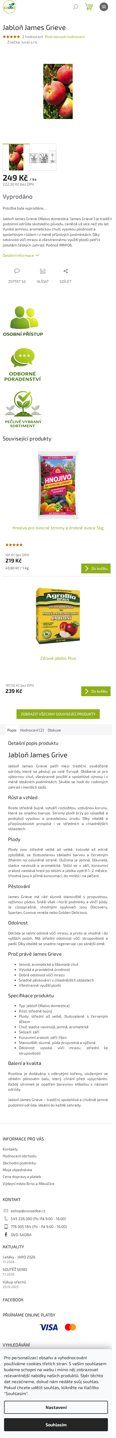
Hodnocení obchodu (19, 1155)
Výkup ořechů (14, 1282)
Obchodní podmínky (19, 1163)
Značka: (22, 42)
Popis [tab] (11, 730)
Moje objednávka (17, 1169)
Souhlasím (56, 1424)
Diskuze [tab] (54, 730)
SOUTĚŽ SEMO (15, 1269)
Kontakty (10, 1149)
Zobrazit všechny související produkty (58, 714)
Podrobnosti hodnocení (64, 36)
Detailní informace (18, 255)
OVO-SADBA (21, 1234)
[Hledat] (75, 6)
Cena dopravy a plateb (22, 1176)
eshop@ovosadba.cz (28, 1210)
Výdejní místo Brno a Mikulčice (28, 1183)
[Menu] (103, 6)
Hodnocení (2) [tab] (32, 730)
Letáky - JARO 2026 (19, 1257)
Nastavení (56, 1407)
